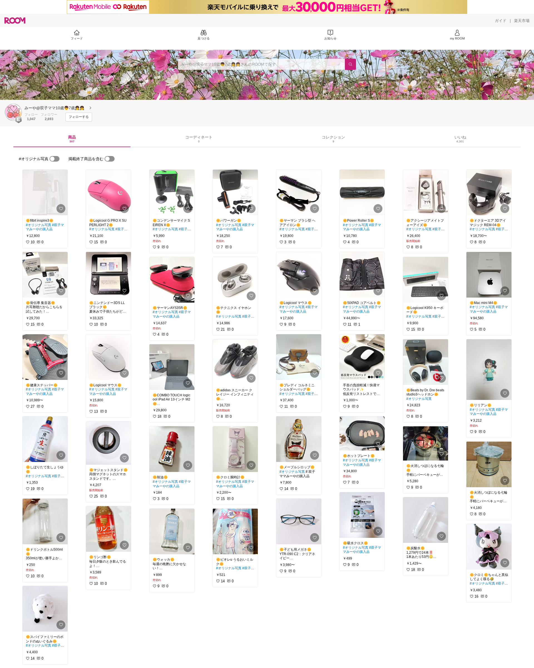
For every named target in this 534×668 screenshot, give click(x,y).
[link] (45, 192)
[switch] (55, 159)
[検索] (350, 64)
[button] (13, 112)
